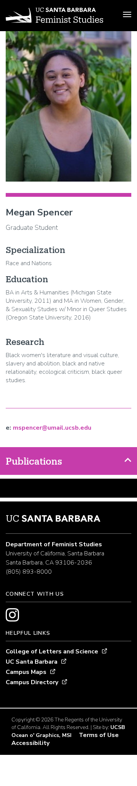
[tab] (68, 461)
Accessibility (30, 743)
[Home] (54, 16)
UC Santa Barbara (31, 662)
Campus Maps (26, 672)
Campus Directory (32, 682)
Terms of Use (99, 735)
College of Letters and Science (52, 651)
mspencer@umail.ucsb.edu (52, 428)
